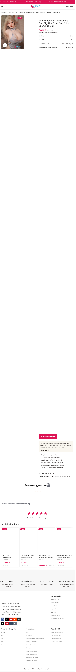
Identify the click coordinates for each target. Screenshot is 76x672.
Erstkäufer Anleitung (57, 632)
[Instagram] (19, 619)
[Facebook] (2, 619)
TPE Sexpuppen (55, 615)
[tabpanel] (37, 515)
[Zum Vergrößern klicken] (5, 45)
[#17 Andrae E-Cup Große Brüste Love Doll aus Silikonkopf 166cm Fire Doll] (46, 540)
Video (2, 641)
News (2, 635)
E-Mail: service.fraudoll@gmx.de (11, 609)
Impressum (29, 635)
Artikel (3, 632)
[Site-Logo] (37, 6)
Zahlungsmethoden (31, 651)
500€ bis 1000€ (51, 476)
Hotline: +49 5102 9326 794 (10, 604)
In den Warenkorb (48, 437)
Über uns (28, 648)
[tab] (8, 504)
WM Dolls (53, 612)
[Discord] (15, 623)
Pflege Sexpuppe (56, 635)
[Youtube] (11, 619)
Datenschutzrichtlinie (32, 657)
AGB (27, 632)
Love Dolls (54, 606)
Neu (57, 476)
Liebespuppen (55, 599)
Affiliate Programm (56, 641)
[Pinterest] (7, 623)
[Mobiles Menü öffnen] (2, 6)
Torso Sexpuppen (65, 476)
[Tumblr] (11, 623)
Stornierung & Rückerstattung (35, 638)
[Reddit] (15, 619)
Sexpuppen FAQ (56, 638)
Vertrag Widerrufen (31, 641)
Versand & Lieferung (32, 654)
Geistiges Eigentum (31, 660)
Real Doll (53, 609)
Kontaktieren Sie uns (32, 645)
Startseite (4, 12)
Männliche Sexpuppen (57, 618)
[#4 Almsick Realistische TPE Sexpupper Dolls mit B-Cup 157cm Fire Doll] (64, 540)
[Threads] (2, 623)
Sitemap (3, 645)
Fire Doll (11, 12)
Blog (2, 638)
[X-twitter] (7, 619)
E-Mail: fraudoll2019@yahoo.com (12, 612)
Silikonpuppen (55, 602)
